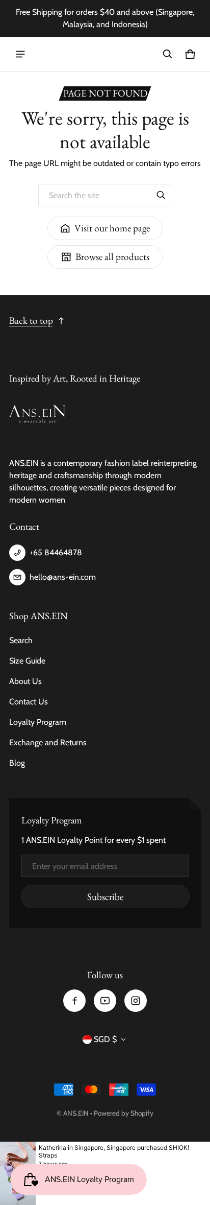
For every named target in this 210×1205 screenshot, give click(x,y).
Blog (17, 763)
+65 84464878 (56, 552)
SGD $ (105, 1039)
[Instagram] (135, 1000)
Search (21, 640)
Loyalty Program (37, 722)
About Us (25, 681)
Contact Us (28, 701)
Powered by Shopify (123, 1113)
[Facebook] (74, 1000)
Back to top (31, 320)
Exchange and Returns (48, 742)
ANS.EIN (76, 1113)
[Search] (161, 195)
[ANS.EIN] (105, 54)
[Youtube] (105, 1000)
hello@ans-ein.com (63, 577)
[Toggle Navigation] (20, 54)
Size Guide (27, 661)
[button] (167, 54)
